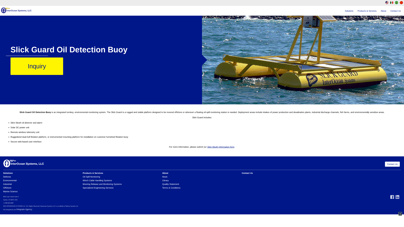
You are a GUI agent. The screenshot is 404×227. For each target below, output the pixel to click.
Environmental (10, 180)
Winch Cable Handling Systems (97, 180)
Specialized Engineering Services (98, 188)
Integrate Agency (24, 209)
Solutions (349, 11)
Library (165, 180)
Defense (7, 177)
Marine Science (10, 191)
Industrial (7, 184)
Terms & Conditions (171, 188)
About (383, 11)
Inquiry (37, 66)
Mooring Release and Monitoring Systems (102, 184)
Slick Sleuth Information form (220, 147)
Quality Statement (170, 184)
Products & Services (367, 11)
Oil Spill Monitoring (91, 177)
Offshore (7, 188)
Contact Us (395, 11)
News (164, 177)
